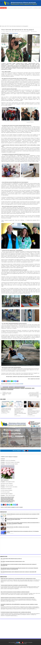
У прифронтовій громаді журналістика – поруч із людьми (6, 393)
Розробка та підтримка (28, 642)
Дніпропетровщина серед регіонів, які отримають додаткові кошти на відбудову (17, 597)
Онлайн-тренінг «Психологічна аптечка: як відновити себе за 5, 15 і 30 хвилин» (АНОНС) (23, 532)
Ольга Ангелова (3, 389)
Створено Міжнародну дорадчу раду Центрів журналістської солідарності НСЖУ (6, 410)
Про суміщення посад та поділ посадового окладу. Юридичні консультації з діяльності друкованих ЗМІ (18, 565)
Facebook (13, 383)
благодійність (5, 387)
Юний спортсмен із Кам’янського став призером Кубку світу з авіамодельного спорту (18, 578)
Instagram (16, 33)
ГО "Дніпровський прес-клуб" (19, 387)
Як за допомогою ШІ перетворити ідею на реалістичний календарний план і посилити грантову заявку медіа (20, 411)
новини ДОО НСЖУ (17, 31)
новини (13, 31)
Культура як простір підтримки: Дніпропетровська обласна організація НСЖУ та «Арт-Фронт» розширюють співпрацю (34, 411)
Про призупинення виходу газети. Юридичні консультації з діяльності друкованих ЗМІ (18, 571)
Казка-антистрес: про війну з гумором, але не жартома (18, 526)
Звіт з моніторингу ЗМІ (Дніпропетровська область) (11, 558)
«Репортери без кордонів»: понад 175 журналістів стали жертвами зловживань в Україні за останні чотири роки (33, 394)
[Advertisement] (20, 17)
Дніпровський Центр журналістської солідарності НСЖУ (10, 388)
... (3, 581)
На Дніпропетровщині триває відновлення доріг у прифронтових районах (16, 612)
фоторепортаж (10, 389)
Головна (2, 26)
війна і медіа (11, 387)
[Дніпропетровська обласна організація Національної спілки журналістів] (20, 3)
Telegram (11, 33)
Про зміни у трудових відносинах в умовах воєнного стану (13, 561)
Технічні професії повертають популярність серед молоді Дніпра (14, 585)
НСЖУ (33, 388)
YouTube (21, 383)
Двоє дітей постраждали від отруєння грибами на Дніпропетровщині (15, 591)
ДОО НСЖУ (7, 26)
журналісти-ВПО (28, 388)
